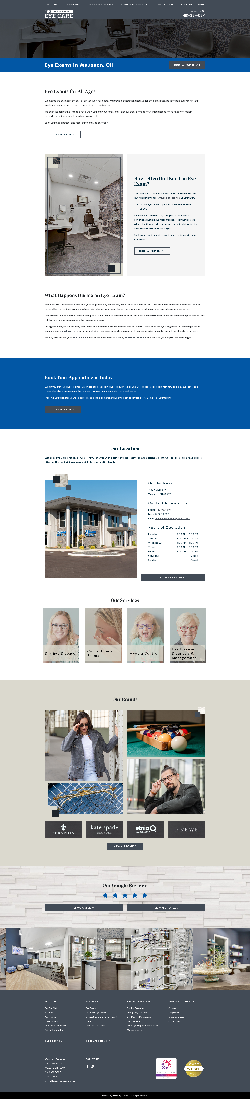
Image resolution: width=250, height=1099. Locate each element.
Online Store (174, 1021)
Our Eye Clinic (51, 1008)
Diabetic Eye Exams (95, 1025)
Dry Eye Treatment (136, 1008)
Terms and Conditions (55, 1025)
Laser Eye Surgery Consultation (142, 1025)
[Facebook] (87, 1066)
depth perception (135, 337)
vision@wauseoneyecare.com (172, 518)
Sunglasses (173, 1012)
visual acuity (67, 330)
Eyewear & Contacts (134, 4)
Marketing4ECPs (119, 1096)
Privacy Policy (51, 1021)
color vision (79, 337)
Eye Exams (73, 4)
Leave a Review (84, 907)
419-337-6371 (194, 15)
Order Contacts (176, 1017)
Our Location (165, 4)
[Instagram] (92, 1066)
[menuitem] (52, 4)
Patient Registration (54, 1030)
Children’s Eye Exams (96, 1012)
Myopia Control (134, 1030)
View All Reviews (166, 907)
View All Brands (125, 846)
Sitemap (49, 1012)
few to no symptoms (180, 386)
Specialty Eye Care (100, 4)
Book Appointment (192, 4)
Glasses (172, 1008)
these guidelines (170, 197)
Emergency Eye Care (137, 1012)
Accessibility (51, 1017)
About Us (51, 4)
